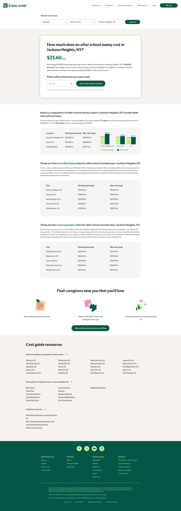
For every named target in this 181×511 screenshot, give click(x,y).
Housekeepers (97, 470)
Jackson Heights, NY (54, 137)
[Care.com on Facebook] (79, 448)
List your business (124, 463)
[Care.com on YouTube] (94, 448)
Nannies (95, 463)
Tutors (95, 473)
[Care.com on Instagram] (101, 448)
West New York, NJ (54, 265)
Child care (96, 467)
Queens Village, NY (54, 190)
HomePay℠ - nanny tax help (127, 460)
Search (132, 22)
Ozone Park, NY (52, 204)
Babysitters (96, 460)
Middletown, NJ (52, 208)
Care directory (123, 473)
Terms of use (45, 467)
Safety (69, 460)
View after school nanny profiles (90, 328)
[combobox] (109, 22)
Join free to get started (91, 83)
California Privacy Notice (95, 502)
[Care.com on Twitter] (86, 448)
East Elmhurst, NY (53, 251)
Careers (43, 463)
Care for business (124, 467)
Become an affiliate (124, 470)
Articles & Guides (72, 463)
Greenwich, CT (52, 256)
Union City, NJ (52, 261)
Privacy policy (45, 470)
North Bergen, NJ (53, 199)
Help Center (71, 467)
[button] (47, 354)
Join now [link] (168, 5)
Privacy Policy (79, 502)
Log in (154, 5)
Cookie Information (111, 502)
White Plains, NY (53, 270)
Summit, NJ (51, 194)
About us (44, 460)
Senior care (96, 477)
